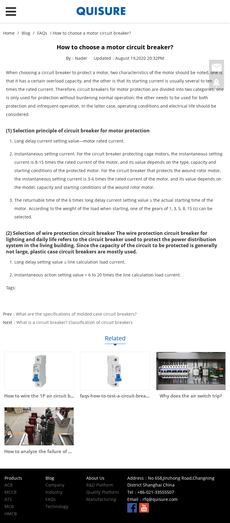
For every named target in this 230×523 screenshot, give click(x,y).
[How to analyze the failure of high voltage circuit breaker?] (39, 426)
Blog (26, 33)
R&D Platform (99, 485)
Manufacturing (101, 499)
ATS (8, 499)
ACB (8, 485)
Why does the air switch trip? (191, 396)
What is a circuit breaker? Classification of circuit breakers (74, 322)
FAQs (42, 33)
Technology (57, 506)
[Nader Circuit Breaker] (115, 11)
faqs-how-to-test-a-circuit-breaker (116, 396)
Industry (54, 492)
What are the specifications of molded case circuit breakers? (76, 314)
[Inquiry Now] (216, 67)
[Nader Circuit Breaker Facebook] (132, 507)
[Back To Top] (216, 83)
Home (9, 33)
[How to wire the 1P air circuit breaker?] (39, 371)
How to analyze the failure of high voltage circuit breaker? (66, 451)
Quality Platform (102, 492)
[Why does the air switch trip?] (191, 371)
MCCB (10, 492)
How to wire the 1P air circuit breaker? (45, 396)
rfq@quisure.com (160, 499)
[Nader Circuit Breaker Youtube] (144, 507)
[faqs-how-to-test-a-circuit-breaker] (114, 371)
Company (55, 485)
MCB (9, 506)
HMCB (10, 513)
